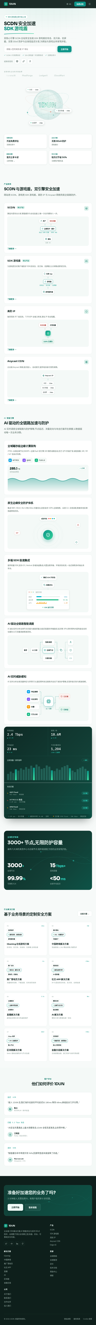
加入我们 (7, 1306)
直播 (6, 1271)
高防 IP (53, 1237)
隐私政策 (67, 1319)
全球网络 (53, 1256)
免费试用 (80, 4)
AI (5, 1275)
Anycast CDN (55, 1241)
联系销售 (33, 1207)
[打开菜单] (89, 4)
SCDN (52, 1230)
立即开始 (64, 49)
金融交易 (7, 1283)
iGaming (7, 1256)
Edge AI (53, 1245)
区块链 (6, 1279)
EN (70, 4)
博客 (52, 1275)
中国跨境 (7, 1260)
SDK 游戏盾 (54, 1234)
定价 (52, 1264)
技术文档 (53, 1268)
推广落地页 (8, 1263)
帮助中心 (53, 1272)
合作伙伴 (7, 1302)
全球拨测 (53, 1260)
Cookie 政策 (87, 1319)
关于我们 (7, 1294)
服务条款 (77, 1319)
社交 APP (7, 1267)
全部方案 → (84, 914)
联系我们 (7, 1298)
